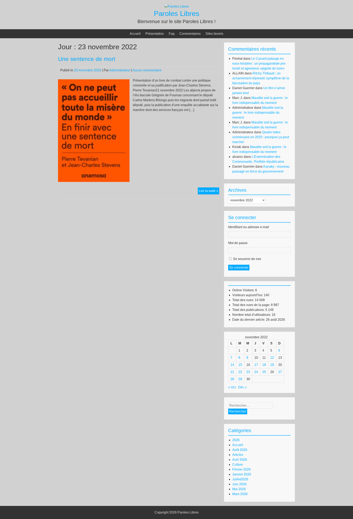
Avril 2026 (239, 459)
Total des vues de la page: (251, 305)
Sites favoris (214, 33)
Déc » (242, 387)
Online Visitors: (243, 290)
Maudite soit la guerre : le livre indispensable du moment (257, 112)
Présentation (154, 33)
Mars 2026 (240, 494)
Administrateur (119, 70)
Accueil (135, 33)
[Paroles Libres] (176, 6)
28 (232, 379)
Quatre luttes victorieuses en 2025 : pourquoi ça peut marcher (260, 137)
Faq (171, 33)
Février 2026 (241, 469)
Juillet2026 (240, 479)
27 (280, 372)
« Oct (232, 387)
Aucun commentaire (147, 70)
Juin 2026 (239, 484)
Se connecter (238, 267)
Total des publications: (248, 310)
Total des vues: (243, 300)
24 (256, 372)
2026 (236, 440)
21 (232, 372)
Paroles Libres (176, 13)
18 (264, 365)
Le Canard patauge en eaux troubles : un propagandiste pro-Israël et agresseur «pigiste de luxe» (259, 63)
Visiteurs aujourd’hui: (248, 295)
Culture (237, 464)
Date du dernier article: (249, 319)
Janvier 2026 (241, 474)
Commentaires (190, 33)
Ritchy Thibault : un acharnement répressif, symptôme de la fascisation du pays (260, 78)
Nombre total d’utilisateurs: (252, 314)
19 (272, 365)
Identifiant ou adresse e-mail (248, 227)
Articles (237, 454)
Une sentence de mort (86, 59)
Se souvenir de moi (247, 259)
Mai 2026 (239, 489)
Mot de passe (238, 243)
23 (248, 372)
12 (272, 357)
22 (240, 372)
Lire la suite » (209, 191)
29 (240, 379)
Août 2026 (239, 450)
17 (256, 365)
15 (240, 365)
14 (232, 365)
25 (264, 372)
